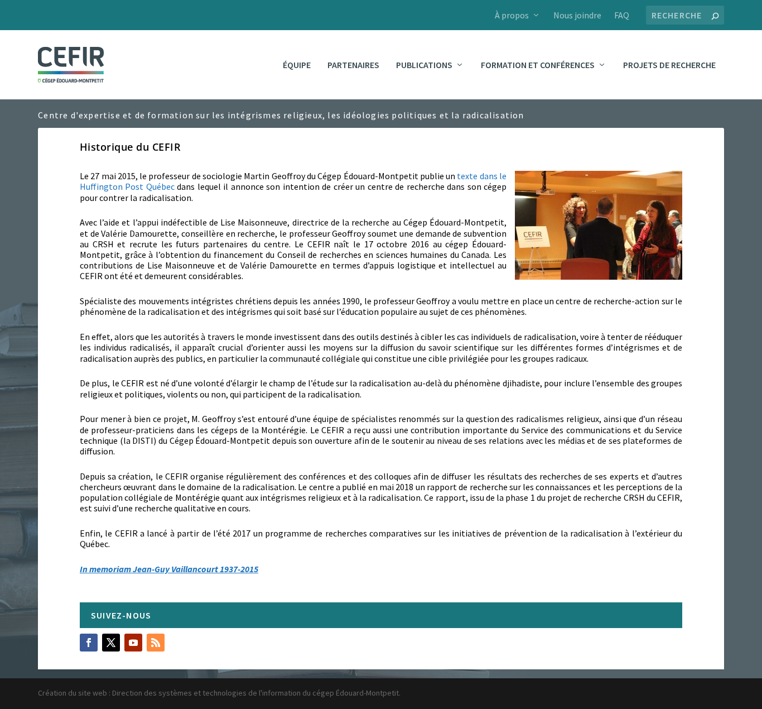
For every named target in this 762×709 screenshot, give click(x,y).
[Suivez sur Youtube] (133, 642)
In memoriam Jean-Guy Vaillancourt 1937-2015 (169, 568)
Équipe (297, 65)
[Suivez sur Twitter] (111, 642)
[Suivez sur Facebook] (89, 642)
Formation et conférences (538, 65)
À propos (512, 15)
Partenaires (353, 65)
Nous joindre (577, 15)
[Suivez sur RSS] (156, 642)
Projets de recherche (669, 65)
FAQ (621, 15)
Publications (424, 65)
